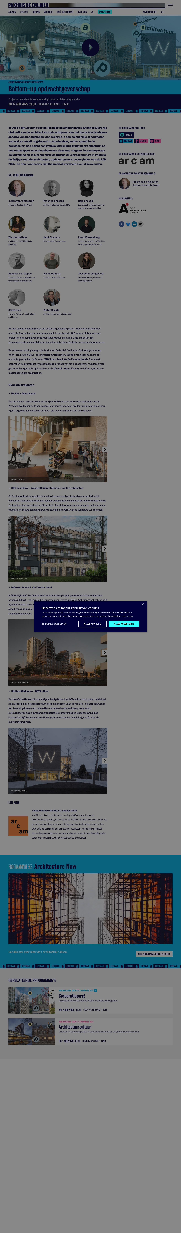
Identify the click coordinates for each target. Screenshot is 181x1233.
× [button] (142, 604)
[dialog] (90, 616)
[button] (54, 623)
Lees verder (127, 616)
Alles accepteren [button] (124, 623)
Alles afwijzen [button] (92, 623)
